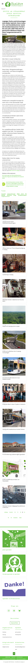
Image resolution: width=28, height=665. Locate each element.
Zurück (3, 190)
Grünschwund (11, 194)
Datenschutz (19, 657)
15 (8, 517)
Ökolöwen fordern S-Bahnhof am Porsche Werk (13, 300)
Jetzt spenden (7, 550)
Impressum (7, 657)
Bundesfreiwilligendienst (20, 646)
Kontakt (13, 657)
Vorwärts (15, 517)
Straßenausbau (22, 195)
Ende (20, 517)
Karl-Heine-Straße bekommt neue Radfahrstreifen (11, 378)
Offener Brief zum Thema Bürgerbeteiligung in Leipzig (14, 248)
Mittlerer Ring (11, 195)
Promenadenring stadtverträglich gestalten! (14, 454)
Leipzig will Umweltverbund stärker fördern (14, 429)
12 (20, 512)
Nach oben (14, 653)
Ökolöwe (4, 632)
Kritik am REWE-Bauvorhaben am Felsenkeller (11, 480)
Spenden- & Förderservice (11, 599)
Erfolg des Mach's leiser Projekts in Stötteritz (14, 404)
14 (24, 512)
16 (11, 517)
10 (14, 512)
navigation (2, 3)
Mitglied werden (6, 646)
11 (17, 512)
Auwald (3, 194)
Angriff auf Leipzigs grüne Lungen (11, 326)
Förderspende (18, 634)
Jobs (16, 649)
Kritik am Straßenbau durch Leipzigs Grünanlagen (12, 352)
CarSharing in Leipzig (8, 274)
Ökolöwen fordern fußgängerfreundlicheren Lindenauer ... (14, 506)
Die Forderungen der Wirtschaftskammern (11, 175)
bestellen (14, 623)
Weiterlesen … (15, 214)
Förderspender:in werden (11, 574)
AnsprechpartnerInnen (7, 637)
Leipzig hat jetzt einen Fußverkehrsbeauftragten (9, 222)
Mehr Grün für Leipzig (14, 170)
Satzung (4, 634)
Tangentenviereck (5, 196)
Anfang (6, 512)
